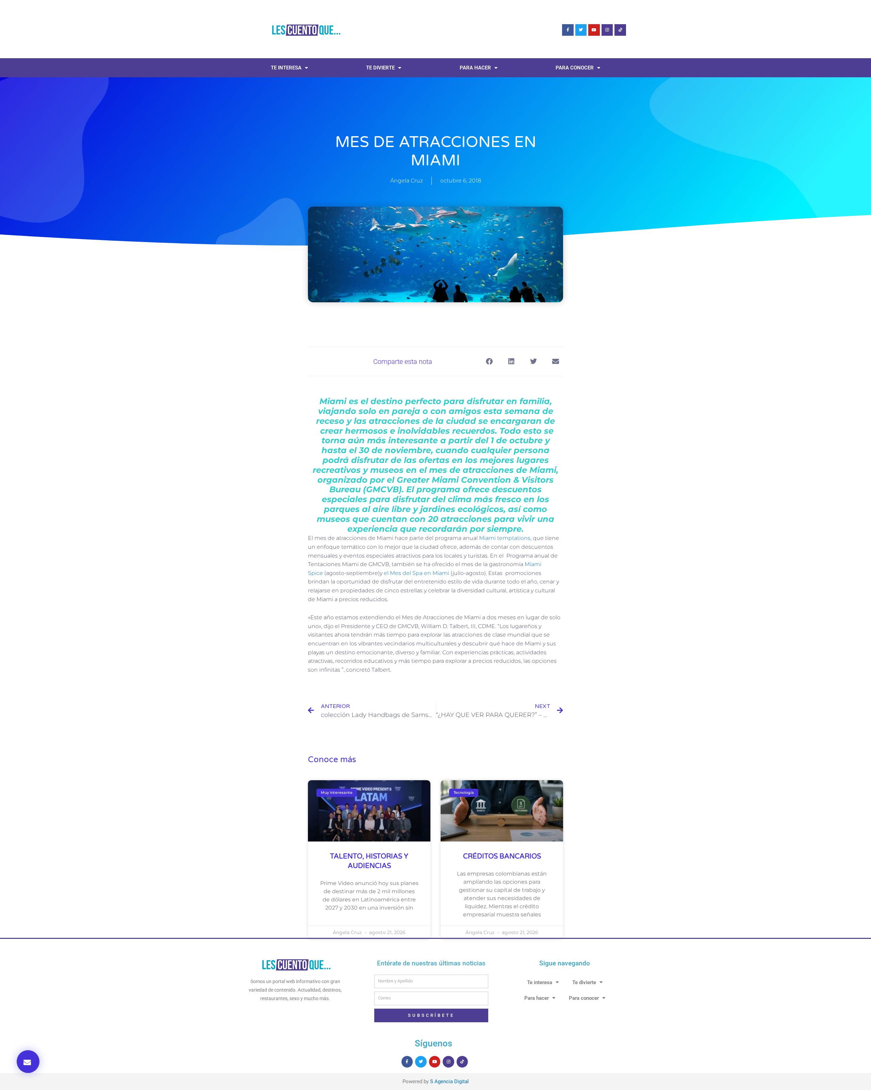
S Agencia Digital (449, 1081)
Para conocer (575, 68)
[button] (28, 1061)
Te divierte (380, 68)
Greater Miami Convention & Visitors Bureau (441, 485)
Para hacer (475, 68)
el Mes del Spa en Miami (416, 573)
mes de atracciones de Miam (491, 470)
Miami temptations (504, 538)
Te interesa (286, 68)
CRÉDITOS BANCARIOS (502, 856)
